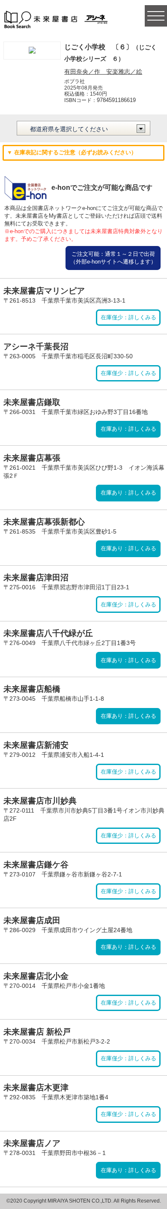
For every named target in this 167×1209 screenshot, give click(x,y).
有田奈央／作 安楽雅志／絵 (103, 71)
